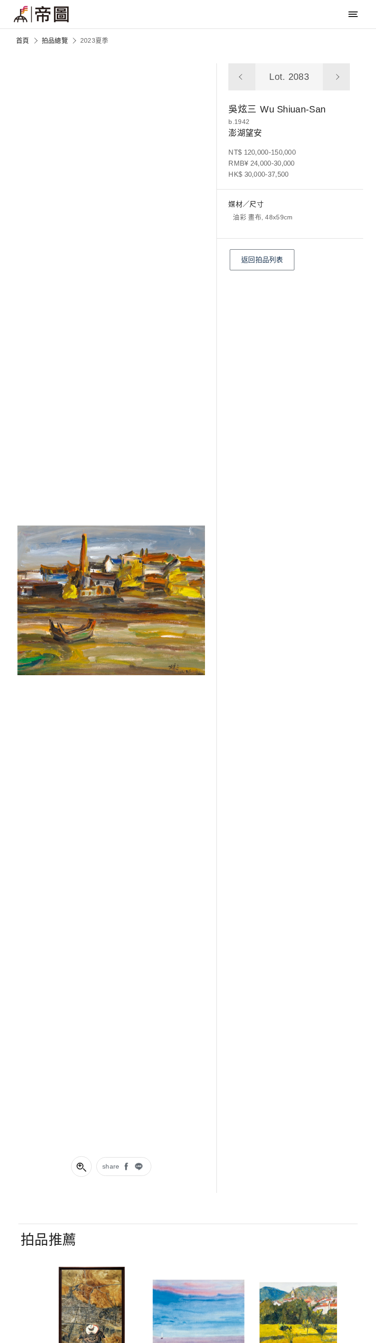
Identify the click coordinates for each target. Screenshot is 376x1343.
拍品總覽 (55, 40)
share (111, 1166)
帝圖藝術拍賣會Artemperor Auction (41, 14)
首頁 (22, 40)
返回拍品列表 (262, 259)
